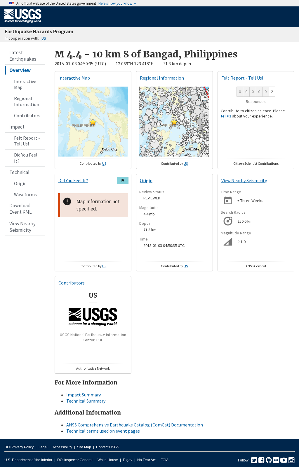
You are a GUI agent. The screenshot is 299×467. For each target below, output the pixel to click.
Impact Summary (83, 395)
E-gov (127, 460)
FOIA (164, 460)
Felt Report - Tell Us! (27, 141)
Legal (43, 447)
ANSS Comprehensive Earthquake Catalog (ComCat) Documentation (134, 425)
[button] (92, 121)
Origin (20, 183)
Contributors (27, 115)
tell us (226, 116)
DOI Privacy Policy (19, 447)
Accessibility (62, 447)
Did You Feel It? (25, 158)
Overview (20, 70)
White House (108, 460)
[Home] (22, 24)
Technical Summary (85, 401)
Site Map (84, 447)
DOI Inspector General (75, 460)
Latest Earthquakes (22, 55)
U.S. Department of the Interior (28, 460)
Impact (17, 127)
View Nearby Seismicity (22, 226)
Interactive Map (25, 84)
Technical (19, 172)
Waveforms (25, 194)
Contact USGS (107, 447)
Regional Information (26, 101)
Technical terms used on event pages (103, 431)
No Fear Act (146, 460)
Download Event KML (20, 208)
